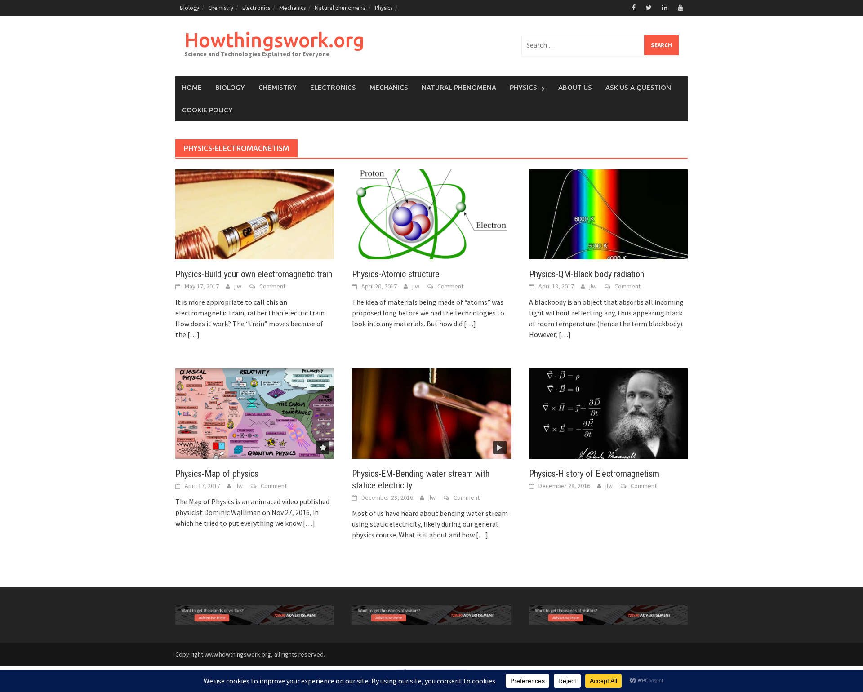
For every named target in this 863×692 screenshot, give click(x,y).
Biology (189, 8)
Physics (383, 8)
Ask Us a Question (638, 87)
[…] (193, 334)
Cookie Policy (207, 110)
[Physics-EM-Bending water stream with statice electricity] (431, 412)
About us (575, 87)
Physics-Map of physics (216, 473)
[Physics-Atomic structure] (431, 213)
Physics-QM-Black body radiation (586, 274)
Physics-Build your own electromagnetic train (253, 274)
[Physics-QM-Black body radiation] (608, 213)
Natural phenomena (340, 8)
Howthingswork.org (274, 40)
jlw (237, 286)
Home (192, 87)
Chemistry (220, 8)
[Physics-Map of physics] (254, 412)
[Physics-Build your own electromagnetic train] (254, 213)
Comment (272, 286)
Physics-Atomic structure (396, 274)
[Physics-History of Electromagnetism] (608, 412)
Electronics (256, 8)
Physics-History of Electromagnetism (594, 473)
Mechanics (292, 8)
